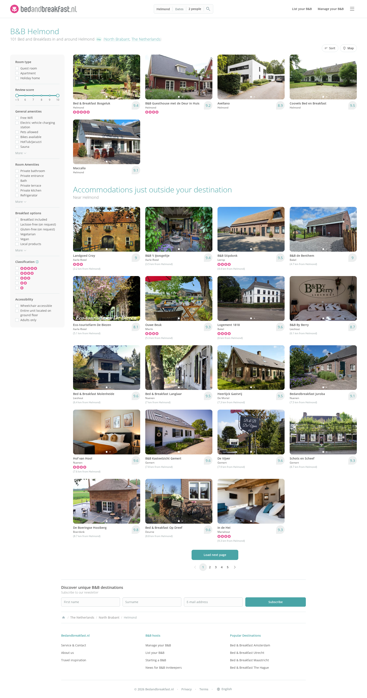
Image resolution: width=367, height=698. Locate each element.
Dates (179, 9)
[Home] (63, 617)
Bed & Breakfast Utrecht (247, 653)
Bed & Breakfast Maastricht (249, 660)
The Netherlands (145, 39)
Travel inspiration (73, 660)
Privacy (186, 689)
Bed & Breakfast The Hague (249, 668)
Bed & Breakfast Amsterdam (250, 645)
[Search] (208, 8)
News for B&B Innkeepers (163, 668)
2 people (195, 9)
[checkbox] (17, 68)
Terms (203, 689)
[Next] (134, 77)
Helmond (163, 9)
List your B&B (154, 653)
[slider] (17, 95)
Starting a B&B (155, 660)
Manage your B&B (158, 645)
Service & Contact (73, 645)
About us (67, 653)
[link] (44, 9)
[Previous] (79, 77)
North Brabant (117, 39)
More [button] (19, 153)
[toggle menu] (352, 9)
